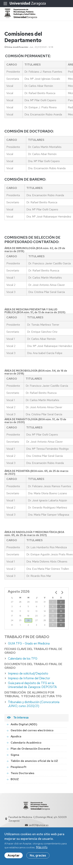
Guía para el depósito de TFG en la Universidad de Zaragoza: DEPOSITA (32, 685)
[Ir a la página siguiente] (62, 592)
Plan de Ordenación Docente (30, 748)
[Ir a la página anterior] (56, 592)
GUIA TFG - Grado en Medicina (29, 643)
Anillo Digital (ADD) (24, 724)
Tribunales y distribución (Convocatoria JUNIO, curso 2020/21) (33, 704)
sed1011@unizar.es (38, 825)
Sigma (15, 755)
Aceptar (13, 855)
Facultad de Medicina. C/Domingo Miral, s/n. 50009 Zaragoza (38, 818)
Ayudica (16, 736)
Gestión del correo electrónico (32, 730)
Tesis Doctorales (22, 773)
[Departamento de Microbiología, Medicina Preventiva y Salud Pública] (20, 17)
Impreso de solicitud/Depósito (28, 673)
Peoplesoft (18, 767)
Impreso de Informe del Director (29, 678)
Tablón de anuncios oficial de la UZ (34, 761)
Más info (41, 847)
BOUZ (15, 779)
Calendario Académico (26, 742)
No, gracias (38, 855)
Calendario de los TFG (22, 658)
